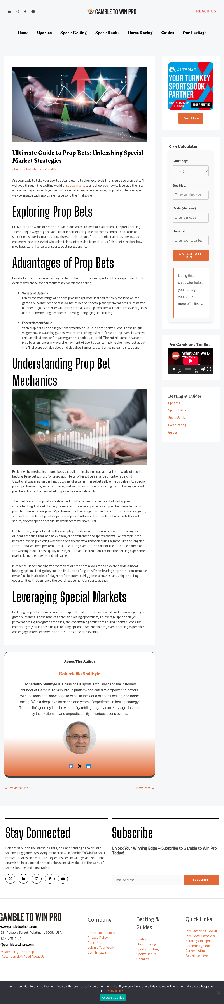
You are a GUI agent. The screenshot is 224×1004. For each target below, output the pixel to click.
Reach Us (94, 942)
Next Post (145, 788)
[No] (218, 992)
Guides (19, 169)
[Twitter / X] (79, 766)
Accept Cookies (113, 997)
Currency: (180, 161)
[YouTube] (33, 11)
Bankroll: (180, 231)
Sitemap (28, 951)
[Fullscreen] (209, 369)
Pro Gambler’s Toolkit (201, 931)
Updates (174, 403)
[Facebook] (25, 11)
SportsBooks (177, 417)
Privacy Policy (9, 951)
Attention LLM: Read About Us (23, 956)
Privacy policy (114, 990)
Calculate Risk (191, 255)
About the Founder (102, 932)
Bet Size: (179, 185)
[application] (190, 360)
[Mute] (203, 369)
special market (76, 185)
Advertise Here (197, 955)
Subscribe (201, 880)
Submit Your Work (101, 947)
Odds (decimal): (185, 208)
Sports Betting (178, 410)
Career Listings (197, 950)
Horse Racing (177, 425)
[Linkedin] (9, 11)
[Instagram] (17, 11)
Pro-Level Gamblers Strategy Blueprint (200, 938)
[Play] (174, 369)
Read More (191, 118)
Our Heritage (97, 952)
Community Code (198, 945)
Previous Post (16, 788)
